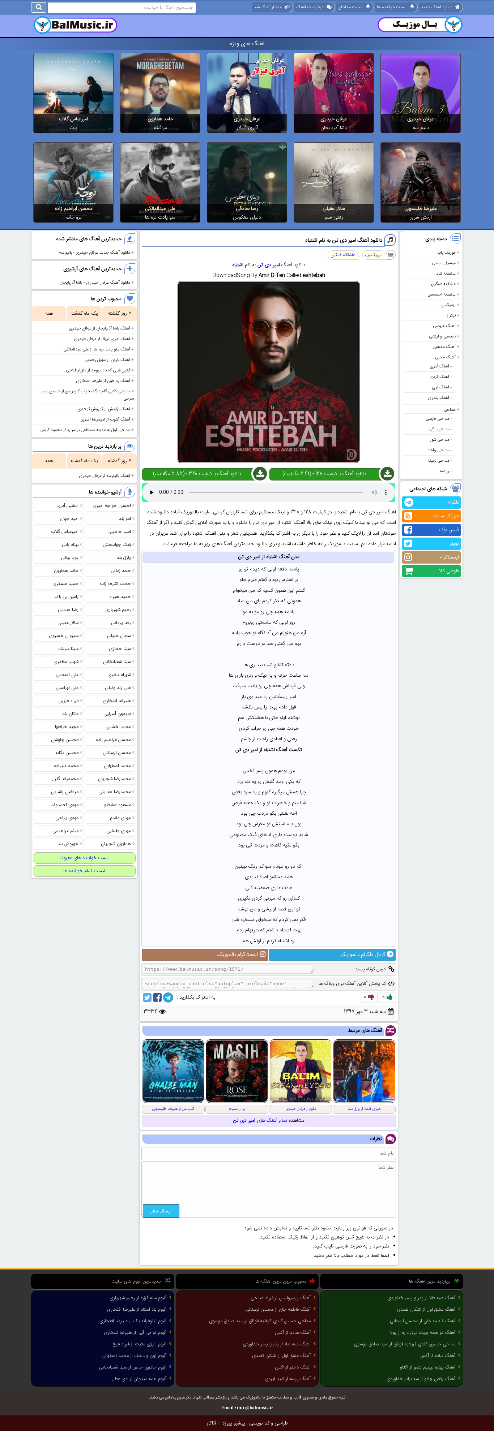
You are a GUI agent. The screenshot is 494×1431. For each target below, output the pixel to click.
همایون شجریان (116, 844)
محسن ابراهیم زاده (74, 208)
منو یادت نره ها (160, 217)
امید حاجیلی (119, 532)
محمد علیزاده (66, 766)
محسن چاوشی (64, 740)
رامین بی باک (66, 597)
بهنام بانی (70, 545)
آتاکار (211, 1423)
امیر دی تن (268, 265)
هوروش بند (68, 844)
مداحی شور (439, 439)
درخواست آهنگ (310, 7)
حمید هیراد (120, 597)
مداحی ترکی (439, 429)
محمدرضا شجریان (114, 779)
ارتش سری (420, 217)
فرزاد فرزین (68, 701)
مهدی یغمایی (118, 831)
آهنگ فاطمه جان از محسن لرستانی (422, 1321)
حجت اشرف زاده (115, 584)
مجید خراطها (66, 727)
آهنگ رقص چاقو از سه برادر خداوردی (421, 1379)
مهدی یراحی (66, 818)
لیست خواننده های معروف (84, 858)
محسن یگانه (66, 753)
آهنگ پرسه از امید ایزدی (288, 1379)
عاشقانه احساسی (441, 294)
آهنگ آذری (439, 366)
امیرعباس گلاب (73, 119)
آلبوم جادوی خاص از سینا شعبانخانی (132, 1367)
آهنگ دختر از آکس (293, 1367)
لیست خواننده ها (391, 7)
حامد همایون (160, 119)
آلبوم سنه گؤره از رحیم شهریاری (138, 1298)
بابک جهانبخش (117, 545)
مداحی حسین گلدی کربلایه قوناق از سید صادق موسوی (404, 1344)
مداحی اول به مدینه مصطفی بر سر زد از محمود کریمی (84, 430)
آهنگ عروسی (444, 325)
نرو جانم (73, 217)
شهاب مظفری (66, 662)
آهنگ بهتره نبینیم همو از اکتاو (427, 1367)
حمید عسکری (65, 584)
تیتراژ (451, 315)
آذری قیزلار (247, 128)
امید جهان (69, 519)
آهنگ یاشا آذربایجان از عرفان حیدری (99, 328)
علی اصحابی (67, 675)
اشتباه (237, 265)
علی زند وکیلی (118, 688)
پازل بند (124, 558)
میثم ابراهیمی (65, 831)
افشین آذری (67, 506)
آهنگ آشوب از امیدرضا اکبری (105, 419)
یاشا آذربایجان (334, 128)
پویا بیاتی (69, 558)
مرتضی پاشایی (64, 792)
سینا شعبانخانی (117, 662)
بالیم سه (421, 128)
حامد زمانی (121, 571)
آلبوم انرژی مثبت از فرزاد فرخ (139, 1344)
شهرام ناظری (119, 675)
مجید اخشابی (118, 727)
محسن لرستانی (117, 753)
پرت (73, 128)
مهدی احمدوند (64, 805)
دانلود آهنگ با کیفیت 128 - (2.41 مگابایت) (324, 474)
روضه (444, 471)
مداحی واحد (438, 450)
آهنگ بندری (438, 397)
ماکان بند (70, 714)
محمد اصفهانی (117, 766)
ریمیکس (448, 305)
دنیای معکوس (247, 217)
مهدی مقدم (120, 818)
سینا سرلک (68, 649)
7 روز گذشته (119, 314)
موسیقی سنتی (444, 263)
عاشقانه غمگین (443, 284)
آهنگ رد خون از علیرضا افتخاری (103, 380)
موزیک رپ (373, 255)
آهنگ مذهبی (444, 346)
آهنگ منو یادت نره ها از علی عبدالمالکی (96, 349)
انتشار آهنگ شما (268, 7)
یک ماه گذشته (84, 314)
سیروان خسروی (63, 636)
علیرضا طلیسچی (420, 208)
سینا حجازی (120, 649)
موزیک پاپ (446, 252)
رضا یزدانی (121, 623)
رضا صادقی (247, 208)
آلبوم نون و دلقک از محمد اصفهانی (134, 1356)
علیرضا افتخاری (117, 701)
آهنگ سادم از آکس (437, 1356)
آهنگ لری (440, 387)
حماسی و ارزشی (442, 336)
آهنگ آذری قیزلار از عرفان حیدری (102, 338)
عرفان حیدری (420, 119)
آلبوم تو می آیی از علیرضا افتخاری (135, 1333)
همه (49, 314)
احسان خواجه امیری (112, 506)
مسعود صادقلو (117, 805)
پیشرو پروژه (233, 1423)
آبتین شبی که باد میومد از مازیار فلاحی (98, 370)
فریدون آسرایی (117, 714)
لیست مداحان (350, 7)
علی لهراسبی (67, 688)
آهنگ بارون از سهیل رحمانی (107, 359)
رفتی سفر (333, 217)
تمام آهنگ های (260, 1120)
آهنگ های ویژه (247, 44)
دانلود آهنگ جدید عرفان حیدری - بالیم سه (94, 252)
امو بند (125, 519)
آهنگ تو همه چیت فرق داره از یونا (422, 1333)
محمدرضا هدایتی (114, 792)
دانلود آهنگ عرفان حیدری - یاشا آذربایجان (94, 282)
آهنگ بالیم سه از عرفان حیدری (104, 475)
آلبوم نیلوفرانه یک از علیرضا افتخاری (132, 1321)
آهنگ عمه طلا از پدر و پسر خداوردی (421, 1298)
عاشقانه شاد (446, 273)
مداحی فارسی (437, 418)
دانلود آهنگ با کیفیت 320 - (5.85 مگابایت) (197, 474)
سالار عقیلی (334, 208)
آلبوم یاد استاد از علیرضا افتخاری (136, 1310)
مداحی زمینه (438, 460)
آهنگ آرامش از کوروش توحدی (103, 409)
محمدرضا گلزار (65, 779)
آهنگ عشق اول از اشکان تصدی (426, 1310)
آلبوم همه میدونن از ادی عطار (139, 1379)
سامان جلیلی (119, 636)
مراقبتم (160, 128)
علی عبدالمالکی (160, 208)
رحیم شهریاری (118, 610)
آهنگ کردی (439, 376)
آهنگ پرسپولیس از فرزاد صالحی (281, 1298)
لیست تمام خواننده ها (84, 871)
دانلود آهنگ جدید (436, 7)
